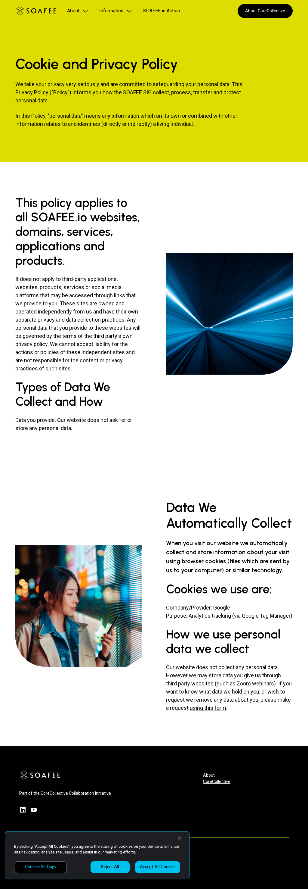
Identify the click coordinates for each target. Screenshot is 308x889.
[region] (97, 855)
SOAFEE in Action (161, 11)
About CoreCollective (265, 10)
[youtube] (33, 809)
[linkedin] (22, 809)
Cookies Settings (40, 867)
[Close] (179, 838)
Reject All (110, 867)
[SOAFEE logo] (36, 10)
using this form (208, 708)
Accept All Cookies (158, 867)
